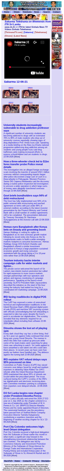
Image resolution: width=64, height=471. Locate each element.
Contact (56, 12)
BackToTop (8, 461)
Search (46, 12)
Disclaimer (45, 461)
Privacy (35, 461)
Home (6, 12)
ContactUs (27, 461)
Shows (17, 12)
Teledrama (27, 12)
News (36, 12)
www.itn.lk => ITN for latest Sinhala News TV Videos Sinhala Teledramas (26, 28)
